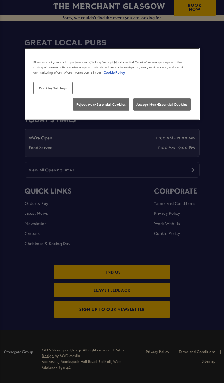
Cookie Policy (114, 72)
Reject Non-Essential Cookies (101, 104)
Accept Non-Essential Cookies (162, 104)
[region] (112, 84)
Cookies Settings (53, 88)
